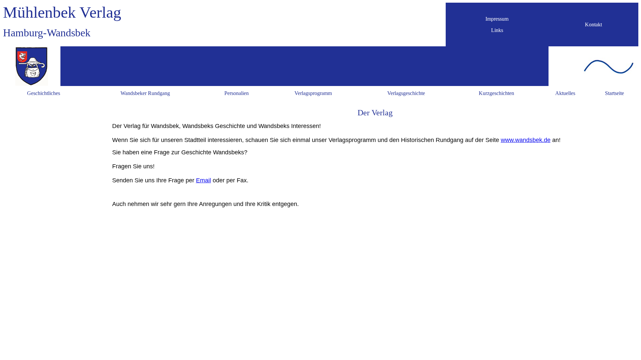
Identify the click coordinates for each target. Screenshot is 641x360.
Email (203, 180)
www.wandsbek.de (526, 140)
